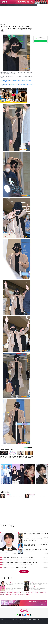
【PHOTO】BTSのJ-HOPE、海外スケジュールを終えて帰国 (20, 457)
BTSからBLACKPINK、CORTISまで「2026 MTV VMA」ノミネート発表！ (4, 457)
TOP (1, 24)
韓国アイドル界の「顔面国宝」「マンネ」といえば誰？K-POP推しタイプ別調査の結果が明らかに (12, 457)
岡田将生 (21, 592)
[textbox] (42, 5)
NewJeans (7, 594)
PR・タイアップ (44, 619)
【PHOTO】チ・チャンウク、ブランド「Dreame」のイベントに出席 (14, 567)
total (3, 530)
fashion (33, 530)
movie (28, 530)
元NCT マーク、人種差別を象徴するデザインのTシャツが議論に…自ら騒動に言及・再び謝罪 (8, 551)
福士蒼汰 (11, 592)
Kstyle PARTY (28, 594)
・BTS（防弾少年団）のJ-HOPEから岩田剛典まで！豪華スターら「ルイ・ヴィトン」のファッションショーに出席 (16, 81)
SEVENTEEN (2, 594)
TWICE (18, 594)
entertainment (10, 530)
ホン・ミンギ (25, 592)
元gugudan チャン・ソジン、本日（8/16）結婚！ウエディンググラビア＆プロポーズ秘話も (17, 557)
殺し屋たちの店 (16, 592)
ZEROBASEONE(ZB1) (42, 592)
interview (45, 530)
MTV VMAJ (7, 592)
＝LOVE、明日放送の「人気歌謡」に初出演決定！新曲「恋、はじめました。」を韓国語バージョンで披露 (20, 562)
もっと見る (24, 571)
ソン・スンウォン (31, 592)
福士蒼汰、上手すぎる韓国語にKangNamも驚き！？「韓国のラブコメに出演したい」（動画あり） (18, 559)
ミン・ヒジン (22, 594)
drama (22, 530)
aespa (11, 594)
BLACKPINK (2, 592)
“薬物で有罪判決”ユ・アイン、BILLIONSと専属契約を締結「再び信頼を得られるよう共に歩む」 (18, 564)
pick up (9, 619)
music (16, 530)
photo (39, 530)
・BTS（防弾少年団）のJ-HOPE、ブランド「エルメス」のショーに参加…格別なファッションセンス (16, 85)
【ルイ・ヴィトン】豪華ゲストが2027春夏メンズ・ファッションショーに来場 (29, 457)
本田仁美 (15, 594)
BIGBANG (36, 592)
